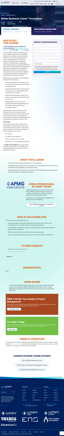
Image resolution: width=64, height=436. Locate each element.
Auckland (55, 395)
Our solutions (24, 2)
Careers (24, 399)
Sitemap (42, 431)
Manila (45, 390)
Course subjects (27, 31)
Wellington (56, 397)
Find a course (15, 2)
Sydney (45, 392)
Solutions (24, 392)
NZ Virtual (49, 31)
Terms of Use (23, 431)
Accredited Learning (36, 399)
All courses (36, 31)
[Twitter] (7, 405)
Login (56, 1)
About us (32, 3)
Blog (45, 3)
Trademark (36, 431)
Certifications (35, 392)
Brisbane (45, 397)
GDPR (30, 431)
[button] (16, 31)
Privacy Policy (4, 431)
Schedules (34, 390)
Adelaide (55, 392)
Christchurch (56, 399)
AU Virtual (43, 31)
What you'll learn (18, 31)
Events (41, 3)
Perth (45, 399)
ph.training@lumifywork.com (31, 405)
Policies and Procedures (14, 431)
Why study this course (7, 31)
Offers (37, 3)
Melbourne (46, 395)
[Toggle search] (49, 3)
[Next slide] (30, 31)
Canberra (56, 390)
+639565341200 (48, 1)
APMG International (10, 15)
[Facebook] (4, 405)
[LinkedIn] (2, 405)
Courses (3, 15)
